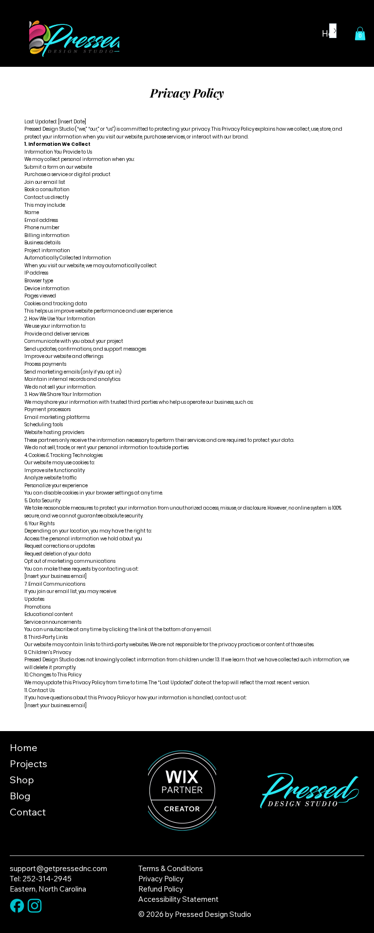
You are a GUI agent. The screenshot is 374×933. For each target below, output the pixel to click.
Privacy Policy (161, 878)
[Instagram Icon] (34, 905)
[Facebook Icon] (17, 905)
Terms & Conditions (170, 868)
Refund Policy (160, 888)
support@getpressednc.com (58, 868)
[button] (360, 33)
